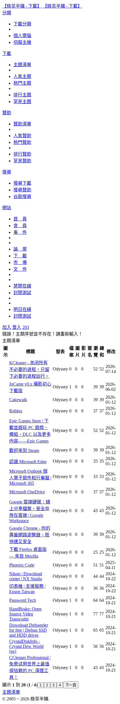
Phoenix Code (21, 565)
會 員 (20, 225)
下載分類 (22, 24)
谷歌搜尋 (22, 196)
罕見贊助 (22, 160)
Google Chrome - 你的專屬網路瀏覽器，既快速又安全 (29, 535)
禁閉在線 (22, 286)
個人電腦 (22, 35)
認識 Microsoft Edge (28, 461)
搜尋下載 (22, 183)
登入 (16, 327)
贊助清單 (22, 124)
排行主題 (22, 94)
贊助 (6, 112)
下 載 (20, 255)
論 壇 (20, 249)
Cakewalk (18, 399)
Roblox (15, 410)
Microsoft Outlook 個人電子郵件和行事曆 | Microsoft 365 (30, 477)
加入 (6, 327)
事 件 (20, 232)
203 (25, 327)
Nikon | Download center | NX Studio (25, 576)
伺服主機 (22, 42)
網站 (6, 207)
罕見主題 (22, 101)
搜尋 (6, 172)
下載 (6, 53)
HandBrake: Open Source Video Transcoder (25, 614)
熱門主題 (22, 83)
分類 (6, 12)
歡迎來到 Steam (24, 450)
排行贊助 (22, 154)
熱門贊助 (22, 142)
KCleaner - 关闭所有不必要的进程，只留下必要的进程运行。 (29, 369)
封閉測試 (22, 292)
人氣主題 (22, 76)
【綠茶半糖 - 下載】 (22, 6)
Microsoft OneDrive (27, 491)
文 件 (20, 269)
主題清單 (22, 64)
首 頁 (20, 219)
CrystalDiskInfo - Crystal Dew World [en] (26, 646)
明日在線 (22, 309)
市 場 (20, 262)
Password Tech (22, 600)
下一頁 (70, 685)
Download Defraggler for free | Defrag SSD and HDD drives (28, 630)
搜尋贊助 (22, 189)
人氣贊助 (22, 135)
